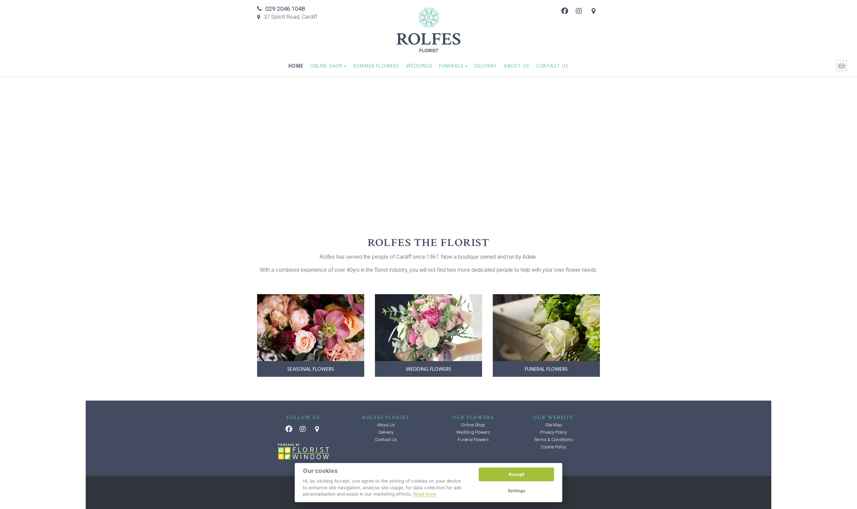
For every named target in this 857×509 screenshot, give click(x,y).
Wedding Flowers (473, 432)
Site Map (553, 424)
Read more (425, 494)
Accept (516, 474)
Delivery (485, 66)
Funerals (451, 66)
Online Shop (326, 66)
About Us (516, 66)
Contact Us (552, 66)
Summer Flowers (376, 66)
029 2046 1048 (285, 8)
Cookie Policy (553, 446)
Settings (516, 490)
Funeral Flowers (473, 439)
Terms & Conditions (553, 439)
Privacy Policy (553, 432)
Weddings (419, 66)
